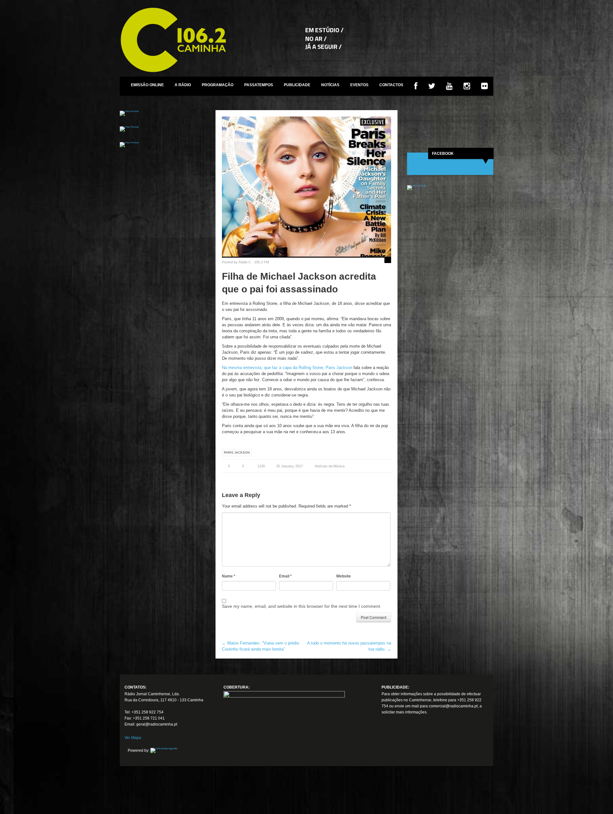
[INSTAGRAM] (467, 86)
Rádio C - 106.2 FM (253, 262)
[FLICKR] (484, 86)
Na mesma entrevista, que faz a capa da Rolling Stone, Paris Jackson (287, 367)
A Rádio (183, 85)
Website (343, 576)
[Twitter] (398, 745)
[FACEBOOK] (415, 86)
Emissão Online (147, 85)
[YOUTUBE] (449, 86)
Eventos (359, 85)
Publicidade (297, 85)
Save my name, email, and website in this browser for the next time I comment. (301, 606)
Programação (217, 85)
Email (285, 576)
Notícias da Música (329, 466)
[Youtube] (410, 745)
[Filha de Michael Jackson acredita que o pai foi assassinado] (306, 187)
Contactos (391, 85)
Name (228, 576)
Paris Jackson (237, 452)
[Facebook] (387, 745)
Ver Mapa (133, 737)
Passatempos (258, 85)
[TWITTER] (431, 86)
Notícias (330, 85)
